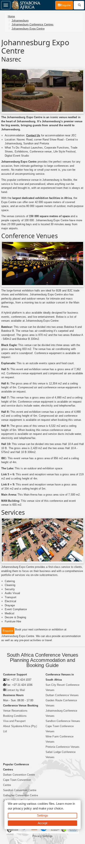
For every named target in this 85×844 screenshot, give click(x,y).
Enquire (8, 630)
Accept (42, 823)
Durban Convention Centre (19, 774)
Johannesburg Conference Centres (32, 24)
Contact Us (33, 135)
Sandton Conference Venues (63, 721)
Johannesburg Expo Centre (28, 28)
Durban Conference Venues (62, 695)
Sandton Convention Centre (20, 790)
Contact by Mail (15, 690)
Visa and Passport (14, 721)
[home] (25, 5)
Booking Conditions (15, 715)
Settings (42, 815)
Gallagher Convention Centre (20, 795)
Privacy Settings (42, 836)
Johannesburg (20, 20)
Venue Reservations (15, 710)
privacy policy (22, 808)
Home (11, 16)
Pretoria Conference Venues (63, 746)
